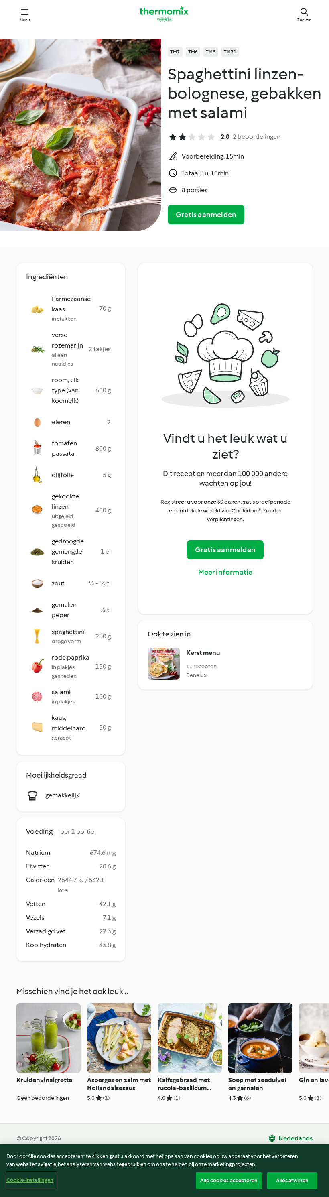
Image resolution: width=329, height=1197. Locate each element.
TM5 (211, 52)
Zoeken (304, 19)
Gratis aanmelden (206, 214)
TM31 (230, 52)
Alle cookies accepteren (229, 1180)
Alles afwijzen (292, 1180)
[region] (164, 1170)
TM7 (175, 52)
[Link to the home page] (164, 14)
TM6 (193, 52)
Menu (25, 19)
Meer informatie (225, 572)
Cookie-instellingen (29, 1180)
